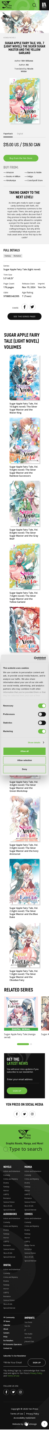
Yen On (27, 1326)
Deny (24, 769)
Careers (6, 1333)
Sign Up (37, 1362)
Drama (6, 1183)
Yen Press (28, 1322)
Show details (34, 742)
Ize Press (27, 1337)
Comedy (6, 1175)
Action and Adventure (11, 1171)
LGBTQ (6, 1194)
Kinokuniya (11, 180)
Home (5, 37)
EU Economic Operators (12, 1344)
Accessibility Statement (24, 1417)
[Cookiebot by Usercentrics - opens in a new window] (34, 658)
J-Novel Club (29, 1341)
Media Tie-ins (29, 1245)
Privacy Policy (36, 1373)
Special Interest (9, 1210)
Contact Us (7, 1348)
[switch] (42, 714)
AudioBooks (10, 1214)
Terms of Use (13, 1375)
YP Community (9, 1317)
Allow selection (24, 760)
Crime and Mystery (10, 1179)
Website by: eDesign (24, 1424)
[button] (23, 1044)
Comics (28, 1214)
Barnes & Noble (34, 172)
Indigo (30, 176)
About (5, 1329)
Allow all (24, 751)
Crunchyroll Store (35, 180)
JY (25, 1330)
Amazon (10, 172)
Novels (13, 37)
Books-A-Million (13, 176)
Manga (28, 1167)
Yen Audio (28, 1334)
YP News (6, 1321)
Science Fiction (9, 1202)
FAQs (5, 1337)
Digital (7, 1265)
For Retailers (8, 1340)
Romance (17, 256)
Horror (6, 1190)
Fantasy (8, 256)
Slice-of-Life (7, 1206)
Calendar (6, 1325)
